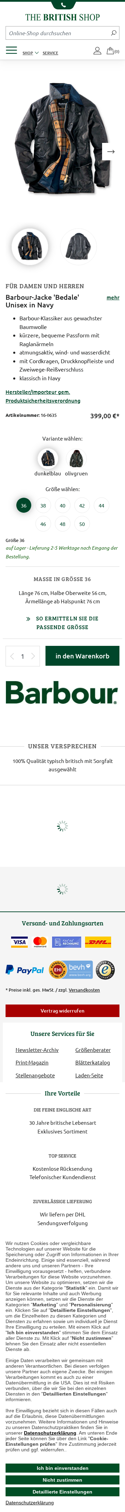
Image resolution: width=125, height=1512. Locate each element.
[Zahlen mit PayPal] (26, 970)
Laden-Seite (89, 1075)
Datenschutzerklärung (50, 1433)
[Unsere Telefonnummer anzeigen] (62, 5)
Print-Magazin (32, 1062)
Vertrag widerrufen (62, 1010)
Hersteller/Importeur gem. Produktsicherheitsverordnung (43, 396)
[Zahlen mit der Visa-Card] (19, 942)
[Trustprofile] (71, 969)
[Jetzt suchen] (113, 32)
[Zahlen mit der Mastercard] (40, 942)
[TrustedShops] (105, 970)
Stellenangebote (35, 1075)
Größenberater (93, 1049)
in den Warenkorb (82, 655)
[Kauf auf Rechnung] (66, 942)
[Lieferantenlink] (62, 697)
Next (110, 151)
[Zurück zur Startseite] (62, 16)
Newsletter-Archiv (37, 1049)
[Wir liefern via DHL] (98, 942)
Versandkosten (84, 990)
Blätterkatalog (92, 1062)
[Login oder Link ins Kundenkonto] (97, 51)
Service (50, 52)
